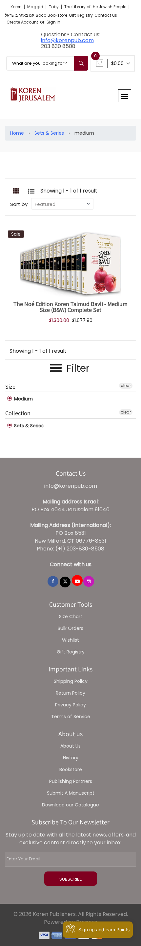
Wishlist (70, 640)
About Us (70, 746)
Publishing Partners (70, 781)
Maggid (35, 6)
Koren (16, 6)
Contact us (105, 15)
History (70, 757)
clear (126, 385)
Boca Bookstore (51, 15)
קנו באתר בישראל (19, 15)
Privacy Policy (70, 704)
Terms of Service (70, 716)
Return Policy (70, 693)
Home (17, 133)
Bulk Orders (70, 628)
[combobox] (47, 63)
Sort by (19, 204)
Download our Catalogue (70, 805)
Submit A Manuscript (70, 793)
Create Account (22, 22)
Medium (23, 399)
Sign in (53, 22)
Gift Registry (81, 15)
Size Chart (70, 616)
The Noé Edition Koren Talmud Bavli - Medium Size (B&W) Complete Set (70, 306)
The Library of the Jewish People (95, 6)
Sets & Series (49, 133)
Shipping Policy (71, 681)
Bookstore (70, 769)
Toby (54, 6)
